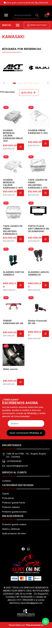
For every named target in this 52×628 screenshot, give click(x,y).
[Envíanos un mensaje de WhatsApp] (45, 621)
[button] (4, 83)
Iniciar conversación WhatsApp (25, 433)
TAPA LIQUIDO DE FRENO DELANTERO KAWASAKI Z (12, 230)
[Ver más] (13, 68)
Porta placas (8, 498)
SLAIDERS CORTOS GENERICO (13, 273)
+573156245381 (13, 461)
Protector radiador (11, 507)
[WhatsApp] (28, 549)
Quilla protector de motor (14, 533)
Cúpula (5, 493)
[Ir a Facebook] (23, 549)
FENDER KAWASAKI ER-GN (13, 322)
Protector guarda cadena (14, 524)
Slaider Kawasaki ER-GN (37, 322)
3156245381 (43, 3)
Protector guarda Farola (13, 502)
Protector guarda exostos (14, 511)
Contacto (6, 481)
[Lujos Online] (26, 563)
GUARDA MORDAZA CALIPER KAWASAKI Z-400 (13, 183)
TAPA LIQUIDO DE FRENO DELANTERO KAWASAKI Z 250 (37, 183)
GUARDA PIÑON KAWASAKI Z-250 (38, 131)
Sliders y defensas (11, 529)
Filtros (29, 92)
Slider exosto (10, 369)
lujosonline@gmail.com (17, 465)
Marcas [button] (6, 25)
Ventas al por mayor (38, 25)
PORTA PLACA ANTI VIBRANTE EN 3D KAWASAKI (38, 229)
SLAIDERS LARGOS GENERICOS (38, 273)
